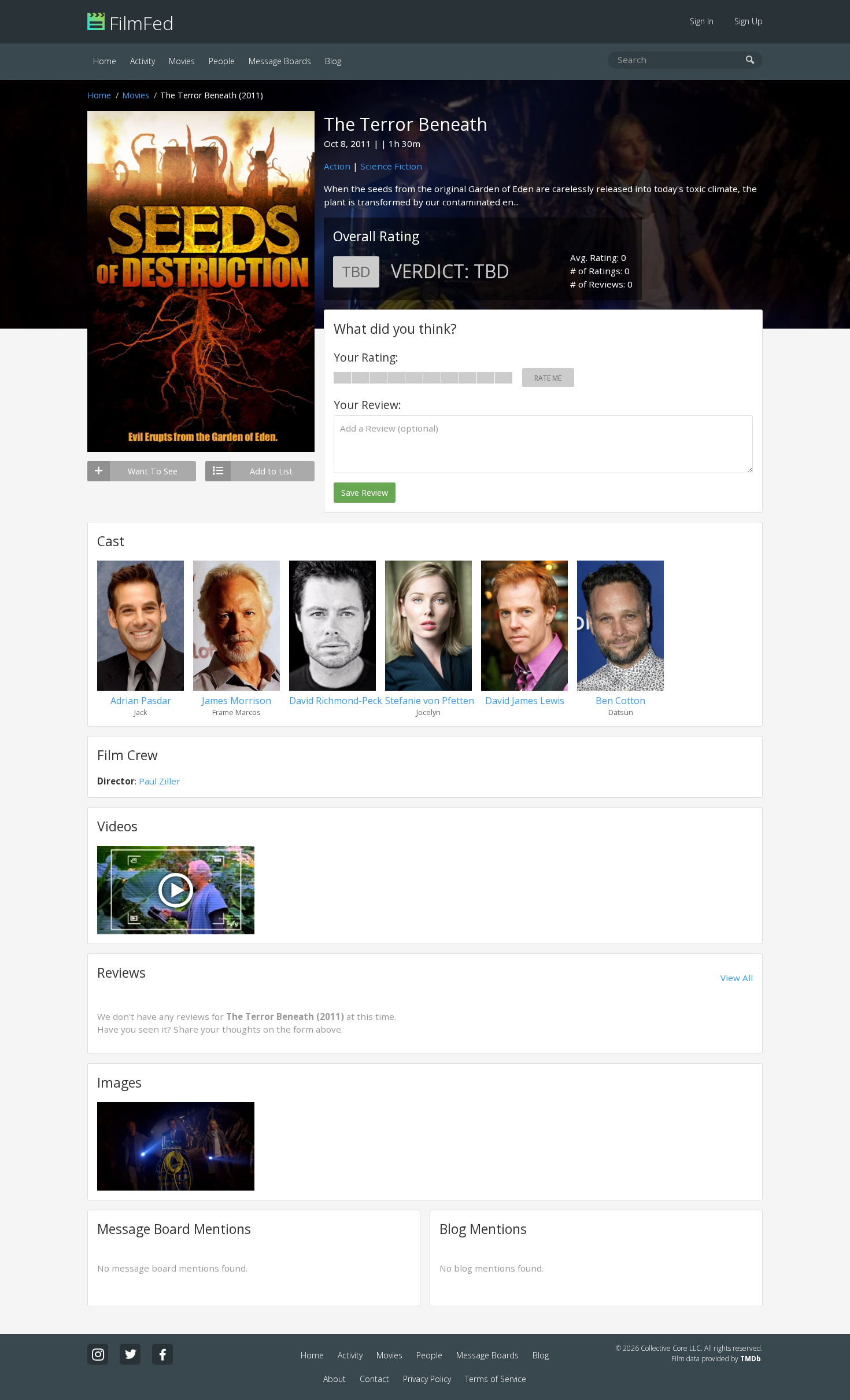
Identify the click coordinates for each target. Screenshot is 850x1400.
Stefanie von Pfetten (429, 700)
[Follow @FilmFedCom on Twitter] (130, 1354)
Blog (333, 61)
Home (104, 61)
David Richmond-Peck (335, 700)
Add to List (271, 471)
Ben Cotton (620, 700)
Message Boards (280, 61)
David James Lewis (524, 700)
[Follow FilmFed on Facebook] (162, 1354)
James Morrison (236, 700)
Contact (374, 1378)
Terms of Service (495, 1378)
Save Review (364, 492)
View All (736, 977)
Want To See (153, 471)
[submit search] (750, 60)
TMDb (750, 1359)
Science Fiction (391, 166)
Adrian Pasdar (140, 700)
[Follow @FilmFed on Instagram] (97, 1354)
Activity (142, 61)
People (222, 61)
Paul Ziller (159, 781)
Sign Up (748, 21)
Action (337, 166)
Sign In (702, 21)
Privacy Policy (427, 1378)
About (334, 1378)
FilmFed (139, 22)
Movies (182, 61)
